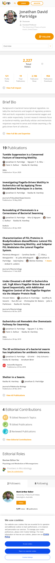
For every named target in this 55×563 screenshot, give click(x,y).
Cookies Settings (27, 557)
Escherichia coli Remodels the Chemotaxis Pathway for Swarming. (27, 323)
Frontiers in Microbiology (19, 468)
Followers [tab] (13, 483)
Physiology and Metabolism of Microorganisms (20, 463)
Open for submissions (15, 471)
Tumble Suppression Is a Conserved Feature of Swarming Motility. (23, 156)
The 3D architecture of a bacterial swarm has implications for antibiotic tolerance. (26, 351)
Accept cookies (27, 544)
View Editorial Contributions (18, 439)
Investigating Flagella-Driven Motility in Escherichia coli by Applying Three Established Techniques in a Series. (26, 185)
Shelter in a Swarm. (14, 377)
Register (37, 3)
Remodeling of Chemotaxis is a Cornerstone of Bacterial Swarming (23, 212)
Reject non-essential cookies (27, 551)
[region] (27, 539)
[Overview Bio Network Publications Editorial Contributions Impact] (27, 46)
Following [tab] (41, 483)
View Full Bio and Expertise (18, 133)
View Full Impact (13, 88)
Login (23, 3)
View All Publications (15, 395)
